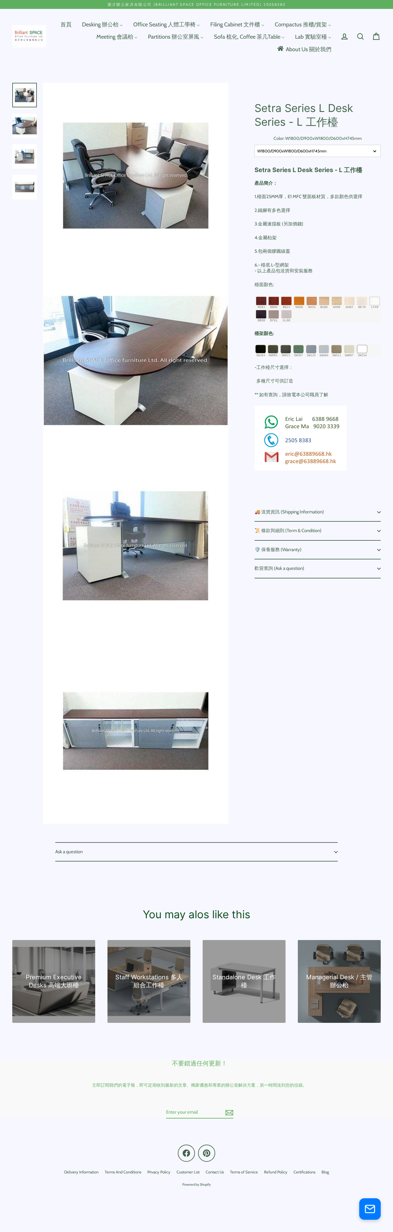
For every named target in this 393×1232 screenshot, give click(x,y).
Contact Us (215, 1171)
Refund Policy (275, 1171)
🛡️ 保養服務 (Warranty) (278, 549)
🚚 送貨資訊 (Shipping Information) (289, 512)
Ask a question (69, 851)
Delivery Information (81, 1171)
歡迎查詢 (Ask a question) (279, 568)
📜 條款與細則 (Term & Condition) (288, 530)
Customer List (188, 1171)
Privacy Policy (158, 1171)
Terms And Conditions (123, 1171)
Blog (325, 1171)
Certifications (304, 1171)
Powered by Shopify (196, 1184)
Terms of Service (244, 1171)
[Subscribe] (228, 1113)
